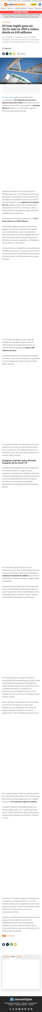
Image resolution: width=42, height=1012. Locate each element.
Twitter (13, 1009)
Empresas (3, 8)
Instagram (16, 1009)
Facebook (10, 1009)
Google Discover (22, 1009)
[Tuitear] (7, 53)
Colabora (33, 4)
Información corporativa (12, 1003)
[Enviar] (10, 53)
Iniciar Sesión (39, 4)
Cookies (10, 1005)
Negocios (30, 8)
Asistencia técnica (21, 1005)
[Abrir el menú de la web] (2, 4)
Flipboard (25, 1009)
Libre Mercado (6, 22)
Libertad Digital (21, 999)
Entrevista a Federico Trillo (13, 1)
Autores (31, 1005)
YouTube (19, 1009)
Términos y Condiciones (29, 1003)
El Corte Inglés (7, 97)
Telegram (28, 1009)
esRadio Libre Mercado (21, 8)
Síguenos (23, 53)
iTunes (31, 1009)
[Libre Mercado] (15, 4)
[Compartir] (3, 53)
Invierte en (10, 8)
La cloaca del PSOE (26, 1)
